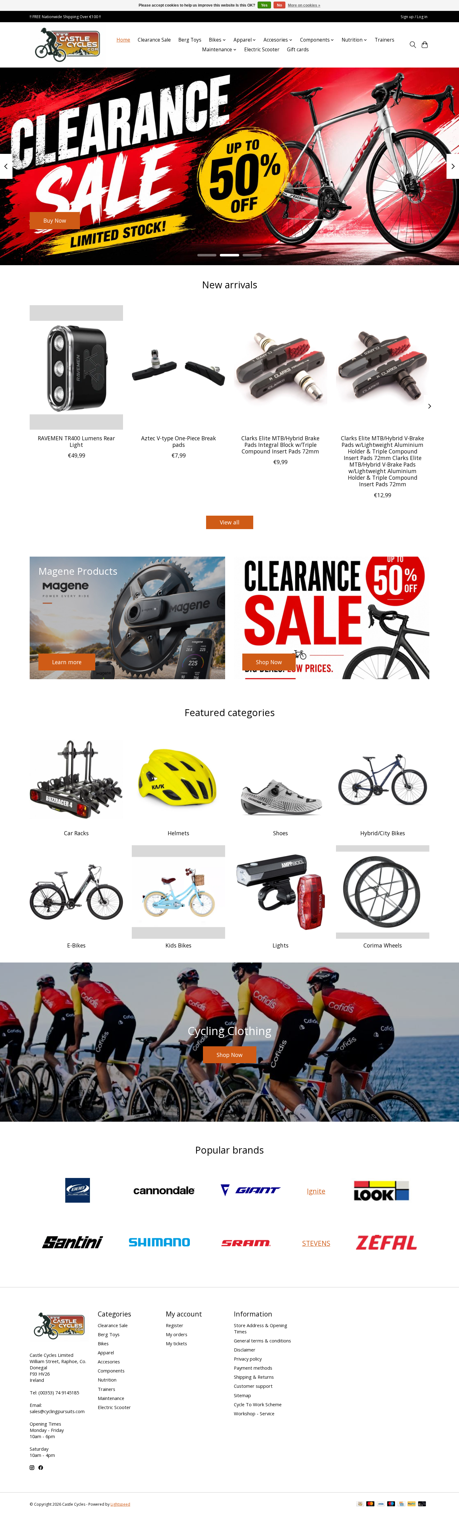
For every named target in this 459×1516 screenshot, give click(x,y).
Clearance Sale (154, 40)
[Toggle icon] (412, 44)
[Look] (382, 1191)
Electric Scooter (261, 49)
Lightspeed (120, 1504)
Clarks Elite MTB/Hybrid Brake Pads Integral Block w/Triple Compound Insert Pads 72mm (280, 444)
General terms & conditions (262, 1340)
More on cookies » (304, 5)
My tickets (176, 1343)
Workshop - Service (254, 1413)
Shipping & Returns (254, 1377)
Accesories (109, 1361)
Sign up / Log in (414, 16)
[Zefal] (387, 1243)
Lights (281, 945)
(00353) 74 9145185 (58, 1392)
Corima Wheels (382, 945)
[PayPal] (411, 1504)
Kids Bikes (178, 945)
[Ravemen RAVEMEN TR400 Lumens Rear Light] (76, 367)
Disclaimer (244, 1350)
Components (111, 1370)
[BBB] (77, 1191)
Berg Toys (189, 40)
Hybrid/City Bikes (382, 833)
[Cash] (360, 1504)
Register (174, 1325)
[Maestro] (391, 1504)
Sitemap (242, 1395)
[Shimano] (159, 1243)
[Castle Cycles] (68, 44)
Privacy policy (248, 1359)
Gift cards (298, 49)
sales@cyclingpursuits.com (57, 1411)
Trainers (384, 40)
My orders (176, 1334)
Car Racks (76, 833)
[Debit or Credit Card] (422, 1504)
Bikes (103, 1343)
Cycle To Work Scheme (258, 1404)
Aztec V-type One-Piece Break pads (178, 441)
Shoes (280, 833)
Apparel (106, 1352)
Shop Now (56, 220)
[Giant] (251, 1191)
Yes (264, 5)
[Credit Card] (401, 1504)
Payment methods (253, 1368)
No (279, 5)
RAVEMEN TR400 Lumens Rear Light (76, 441)
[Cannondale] (164, 1191)
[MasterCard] (370, 1504)
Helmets (178, 833)
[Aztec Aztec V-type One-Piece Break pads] (178, 367)
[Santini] (73, 1243)
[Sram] (246, 1243)
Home (123, 40)
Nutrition (107, 1380)
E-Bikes (76, 945)
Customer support (253, 1386)
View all (229, 522)
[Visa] (381, 1504)
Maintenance (111, 1398)
